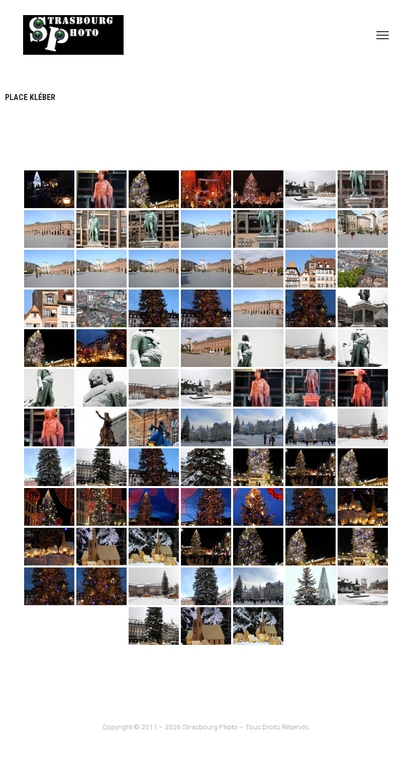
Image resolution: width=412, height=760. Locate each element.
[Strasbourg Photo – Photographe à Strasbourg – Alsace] (73, 35)
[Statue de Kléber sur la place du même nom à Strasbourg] (363, 189)
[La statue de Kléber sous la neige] (363, 308)
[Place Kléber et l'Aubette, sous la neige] (310, 348)
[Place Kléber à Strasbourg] (363, 229)
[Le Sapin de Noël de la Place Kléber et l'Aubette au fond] (49, 348)
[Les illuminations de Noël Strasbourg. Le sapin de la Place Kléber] (154, 189)
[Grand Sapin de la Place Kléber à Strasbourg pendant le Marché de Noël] (206, 427)
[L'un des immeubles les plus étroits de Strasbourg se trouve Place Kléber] (310, 269)
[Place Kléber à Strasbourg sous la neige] (206, 388)
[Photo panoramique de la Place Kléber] (258, 269)
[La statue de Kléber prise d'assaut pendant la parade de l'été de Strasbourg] (258, 388)
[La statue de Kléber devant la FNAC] (258, 229)
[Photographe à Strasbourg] (154, 388)
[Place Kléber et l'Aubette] (310, 189)
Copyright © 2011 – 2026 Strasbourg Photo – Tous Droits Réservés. (206, 727)
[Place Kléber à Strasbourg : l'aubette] (258, 308)
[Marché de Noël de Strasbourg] (206, 189)
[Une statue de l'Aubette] (101, 427)
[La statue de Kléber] (154, 229)
